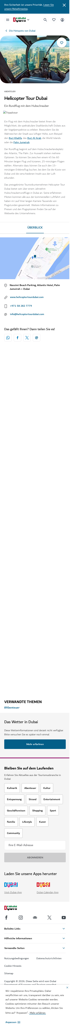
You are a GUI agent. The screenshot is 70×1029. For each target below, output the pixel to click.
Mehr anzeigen (35, 688)
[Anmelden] (62, 20)
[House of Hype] (35, 546)
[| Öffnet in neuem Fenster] (21, 918)
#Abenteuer (12, 707)
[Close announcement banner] (64, 5)
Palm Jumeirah (21, 142)
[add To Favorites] (62, 42)
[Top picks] (54, 20)
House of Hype (17, 578)
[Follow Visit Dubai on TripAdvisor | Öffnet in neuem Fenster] (35, 918)
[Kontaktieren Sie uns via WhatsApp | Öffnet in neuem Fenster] (8, 337)
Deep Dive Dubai (18, 414)
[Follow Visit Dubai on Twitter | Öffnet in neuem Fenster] (49, 918)
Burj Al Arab (34, 138)
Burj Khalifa (15, 138)
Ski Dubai (14, 502)
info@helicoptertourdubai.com (27, 314)
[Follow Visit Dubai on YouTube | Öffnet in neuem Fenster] (64, 918)
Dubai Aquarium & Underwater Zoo (30, 658)
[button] (12, 1022)
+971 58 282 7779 (21, 306)
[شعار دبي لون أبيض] (14, 908)
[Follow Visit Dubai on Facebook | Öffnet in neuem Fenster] (6, 918)
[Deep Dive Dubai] (35, 382)
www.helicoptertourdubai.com (27, 297)
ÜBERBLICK (35, 227)
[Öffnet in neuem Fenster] (17, 337)
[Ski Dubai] (35, 462)
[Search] (45, 19)
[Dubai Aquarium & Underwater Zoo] (35, 626)
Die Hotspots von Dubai (22, 31)
